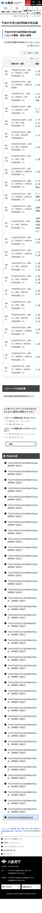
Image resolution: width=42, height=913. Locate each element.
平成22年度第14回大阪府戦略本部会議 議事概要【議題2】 (22, 684)
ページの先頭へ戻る (37, 862)
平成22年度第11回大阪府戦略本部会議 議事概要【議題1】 (22, 616)
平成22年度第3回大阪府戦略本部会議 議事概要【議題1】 (23, 481)
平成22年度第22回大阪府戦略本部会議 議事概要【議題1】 (22, 776)
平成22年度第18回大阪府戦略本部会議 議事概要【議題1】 (22, 726)
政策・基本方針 (34, 828)
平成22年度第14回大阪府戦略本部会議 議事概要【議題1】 (22, 675)
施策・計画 (25, 828)
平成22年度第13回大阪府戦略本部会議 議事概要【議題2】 (22, 658)
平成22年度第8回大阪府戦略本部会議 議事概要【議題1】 (23, 548)
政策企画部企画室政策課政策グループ (19, 396)
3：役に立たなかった (15, 424)
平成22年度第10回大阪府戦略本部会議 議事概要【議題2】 (22, 608)
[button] (28, 3)
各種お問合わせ (27, 887)
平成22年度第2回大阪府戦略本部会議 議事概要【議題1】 (23, 473)
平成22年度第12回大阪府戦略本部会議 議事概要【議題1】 (22, 633)
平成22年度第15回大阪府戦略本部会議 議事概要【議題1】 (22, 692)
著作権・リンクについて (11, 843)
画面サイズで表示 (33, 53)
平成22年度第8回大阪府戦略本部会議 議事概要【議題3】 (23, 565)
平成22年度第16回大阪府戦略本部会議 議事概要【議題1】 (22, 709)
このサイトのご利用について (12, 839)
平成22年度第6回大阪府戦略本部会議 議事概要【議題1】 (23, 523)
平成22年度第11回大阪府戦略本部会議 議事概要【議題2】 (22, 624)
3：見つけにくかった (15, 437)
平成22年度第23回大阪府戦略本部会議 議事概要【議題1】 (22, 793)
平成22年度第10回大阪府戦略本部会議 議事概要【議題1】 (22, 599)
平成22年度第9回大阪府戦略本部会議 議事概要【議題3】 (23, 591)
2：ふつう (26, 421)
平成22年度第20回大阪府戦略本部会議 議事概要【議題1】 (22, 743)
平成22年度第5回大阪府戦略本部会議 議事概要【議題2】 (23, 506)
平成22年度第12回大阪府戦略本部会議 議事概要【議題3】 (22, 650)
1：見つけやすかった (15, 434)
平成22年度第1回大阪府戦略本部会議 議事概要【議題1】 (23, 464)
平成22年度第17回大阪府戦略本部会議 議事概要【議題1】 (22, 717)
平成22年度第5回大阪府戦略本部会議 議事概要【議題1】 (23, 498)
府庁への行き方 (7, 887)
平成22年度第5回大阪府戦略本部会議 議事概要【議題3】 (23, 515)
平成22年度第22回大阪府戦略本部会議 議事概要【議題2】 (22, 785)
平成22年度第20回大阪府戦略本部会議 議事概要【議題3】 (22, 759)
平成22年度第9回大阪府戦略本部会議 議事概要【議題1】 (23, 574)
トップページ (5, 828)
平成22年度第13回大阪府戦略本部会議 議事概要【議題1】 (22, 667)
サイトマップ (7, 854)
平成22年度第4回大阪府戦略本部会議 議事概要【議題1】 (23, 489)
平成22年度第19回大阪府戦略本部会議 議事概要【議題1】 (22, 734)
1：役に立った (12, 421)
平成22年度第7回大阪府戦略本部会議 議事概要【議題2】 (23, 540)
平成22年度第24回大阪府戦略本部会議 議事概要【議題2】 (22, 810)
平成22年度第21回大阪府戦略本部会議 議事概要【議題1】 (22, 768)
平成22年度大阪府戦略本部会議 (20, 817)
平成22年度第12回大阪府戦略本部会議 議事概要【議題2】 (22, 641)
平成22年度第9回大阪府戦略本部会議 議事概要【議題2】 (23, 582)
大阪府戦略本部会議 (7, 831)
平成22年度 (11, 456)
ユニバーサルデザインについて (13, 846)
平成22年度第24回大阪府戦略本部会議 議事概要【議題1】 (22, 802)
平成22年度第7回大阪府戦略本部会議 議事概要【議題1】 (23, 532)
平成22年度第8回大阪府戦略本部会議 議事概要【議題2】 (23, 557)
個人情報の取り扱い (9, 850)
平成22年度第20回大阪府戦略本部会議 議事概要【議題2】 (22, 751)
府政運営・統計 (15, 828)
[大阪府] (11, 3)
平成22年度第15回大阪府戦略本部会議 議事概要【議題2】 (22, 700)
